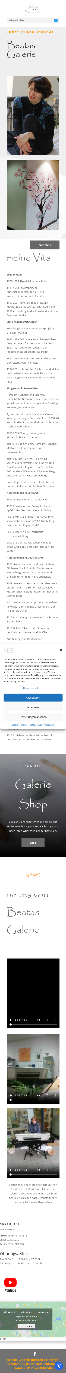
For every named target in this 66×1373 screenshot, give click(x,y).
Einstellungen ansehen (33, 717)
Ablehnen (33, 707)
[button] (60, 650)
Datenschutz (35, 724)
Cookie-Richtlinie (19, 724)
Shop (33, 842)
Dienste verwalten (32, 687)
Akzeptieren (33, 697)
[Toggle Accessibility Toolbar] (58, 1365)
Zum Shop (45, 245)
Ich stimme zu (26, 1326)
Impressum (49, 724)
